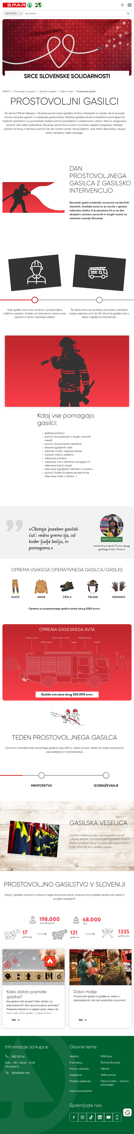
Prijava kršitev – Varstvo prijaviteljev (115, 1083)
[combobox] (13, 13)
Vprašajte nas (20, 1072)
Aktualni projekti (47, 91)
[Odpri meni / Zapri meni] (130, 5)
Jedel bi (74, 1056)
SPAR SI (6, 91)
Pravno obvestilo (79, 1068)
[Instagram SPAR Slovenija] (82, 1117)
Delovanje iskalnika (80, 1090)
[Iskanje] (128, 13)
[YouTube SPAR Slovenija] (108, 1117)
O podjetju (75, 1062)
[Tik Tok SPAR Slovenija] (91, 1117)
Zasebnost (75, 1074)
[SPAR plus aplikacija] (117, 1117)
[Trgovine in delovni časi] (122, 5)
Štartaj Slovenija (110, 1062)
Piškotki (105, 1068)
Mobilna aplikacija (80, 1081)
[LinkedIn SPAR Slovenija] (99, 1117)
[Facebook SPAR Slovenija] (73, 1117)
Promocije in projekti (24, 91)
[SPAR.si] (22, 5)
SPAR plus (106, 1056)
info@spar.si (12, 1066)
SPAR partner (108, 1074)
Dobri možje (66, 91)
